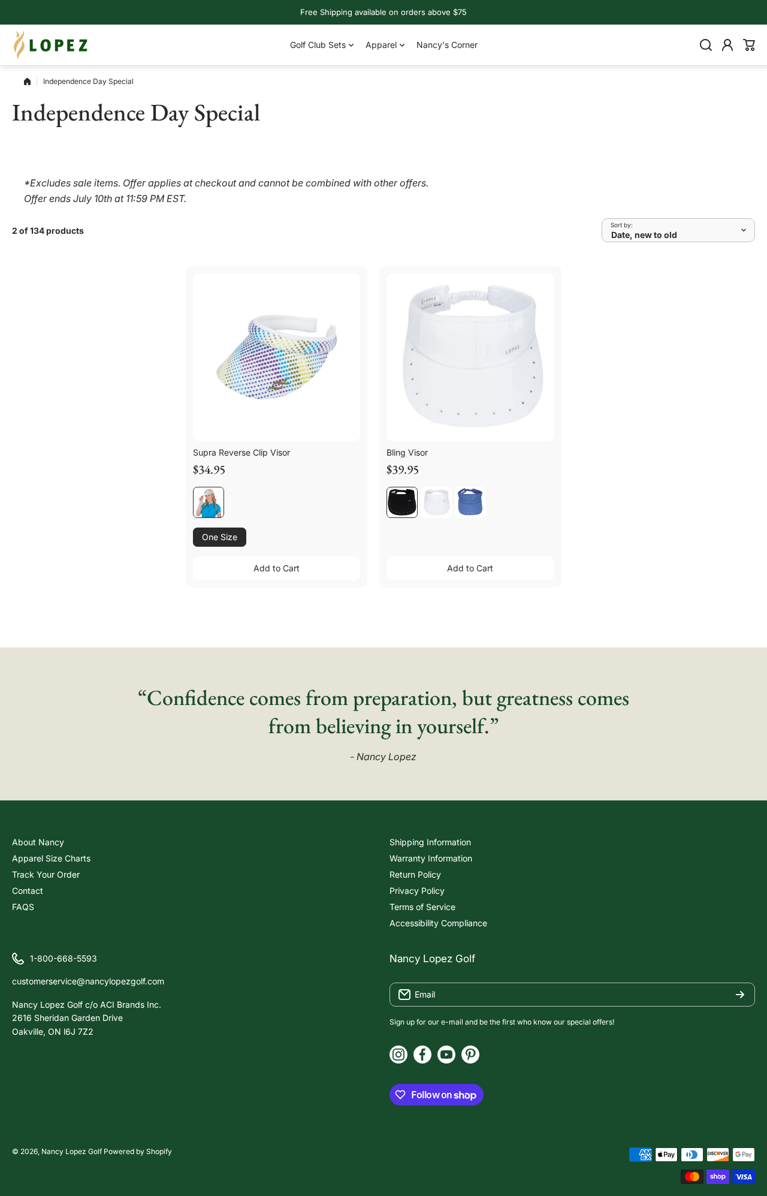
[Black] (402, 502)
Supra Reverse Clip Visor (241, 452)
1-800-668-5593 (63, 958)
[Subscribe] (740, 995)
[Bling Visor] (470, 357)
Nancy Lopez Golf (71, 1151)
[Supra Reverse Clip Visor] (276, 357)
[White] (436, 502)
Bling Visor (407, 452)
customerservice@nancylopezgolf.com (88, 981)
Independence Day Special (88, 81)
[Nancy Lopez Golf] (51, 45)
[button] (749, 45)
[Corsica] (470, 502)
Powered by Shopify (138, 1151)
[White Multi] (208, 502)
